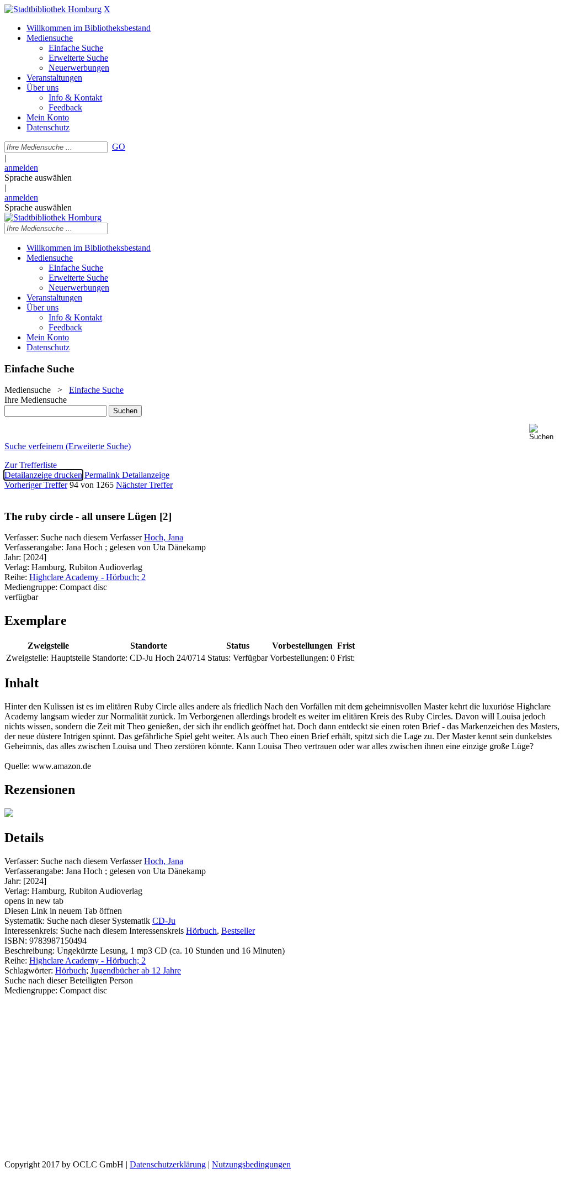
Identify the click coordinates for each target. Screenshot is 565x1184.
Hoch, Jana (163, 537)
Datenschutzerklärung (168, 1164)
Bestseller (238, 930)
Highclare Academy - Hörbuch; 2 (87, 577)
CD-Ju (163, 920)
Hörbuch (201, 930)
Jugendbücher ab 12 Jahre (135, 970)
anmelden (21, 167)
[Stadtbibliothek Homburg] (53, 9)
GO (118, 146)
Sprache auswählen (38, 177)
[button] (545, 432)
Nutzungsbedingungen (251, 1164)
